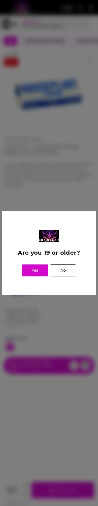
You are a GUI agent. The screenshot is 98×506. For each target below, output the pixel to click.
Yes (35, 270)
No (63, 270)
